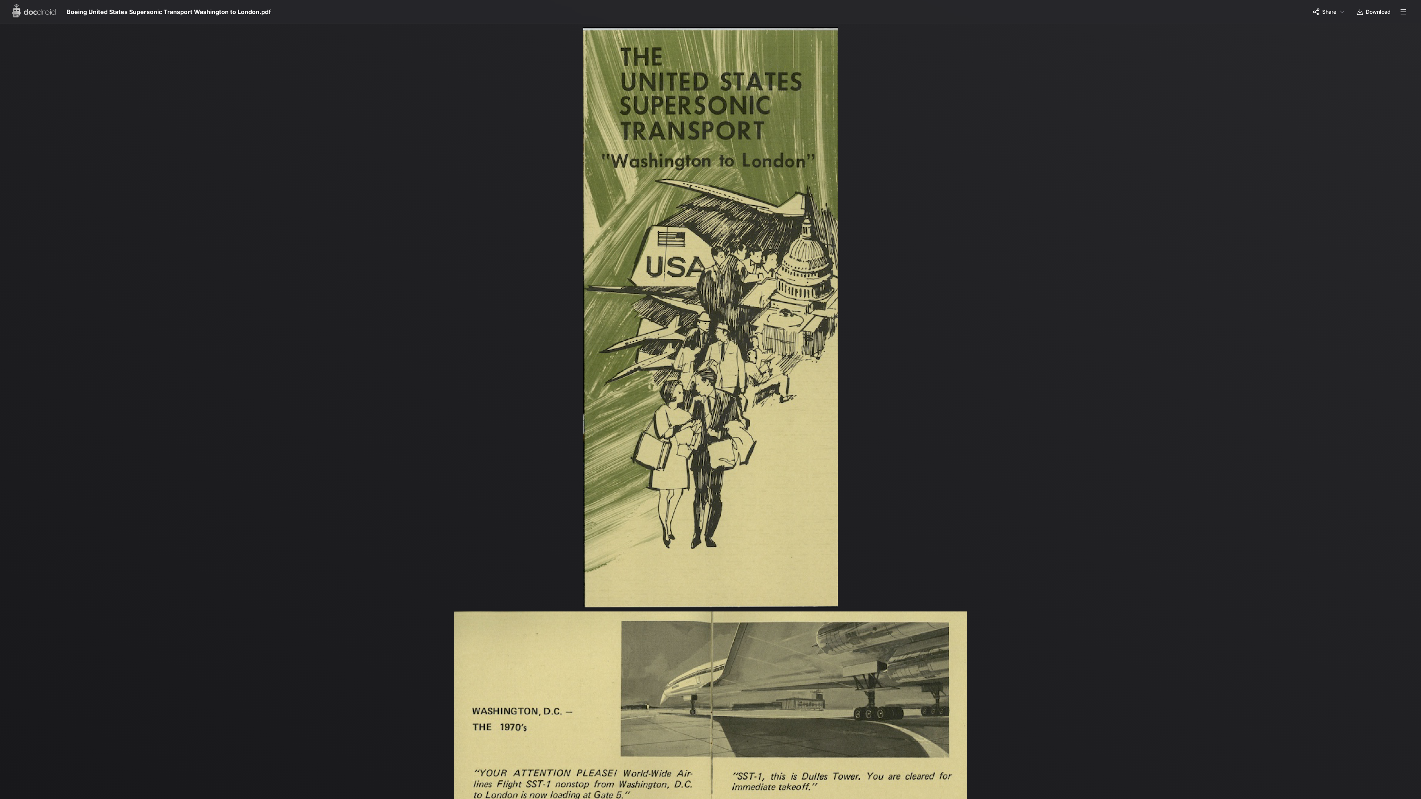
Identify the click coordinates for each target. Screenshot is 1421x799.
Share (1329, 12)
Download (1378, 12)
